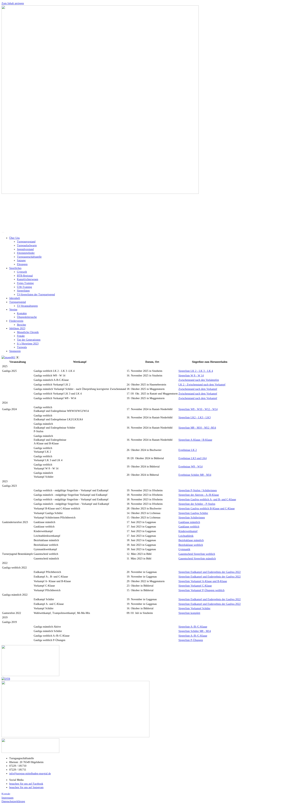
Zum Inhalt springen (13, 3)
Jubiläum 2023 (17, 328)
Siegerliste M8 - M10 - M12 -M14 (197, 427)
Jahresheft (14, 298)
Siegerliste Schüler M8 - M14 (194, 631)
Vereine (13, 309)
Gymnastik (184, 549)
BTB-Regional (25, 275)
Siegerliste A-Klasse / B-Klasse (195, 439)
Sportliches (15, 268)
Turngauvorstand (26, 241)
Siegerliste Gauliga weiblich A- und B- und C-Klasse (207, 499)
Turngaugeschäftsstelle (29, 256)
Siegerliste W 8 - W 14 (191, 375)
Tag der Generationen (28, 339)
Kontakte (22, 313)
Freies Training (25, 283)
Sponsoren (15, 351)
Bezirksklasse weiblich (190, 544)
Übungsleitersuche (27, 317)
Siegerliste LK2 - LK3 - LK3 (194, 417)
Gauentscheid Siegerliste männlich (197, 558)
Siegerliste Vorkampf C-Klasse (195, 585)
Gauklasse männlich (189, 522)
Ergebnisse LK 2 (187, 450)
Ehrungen (22, 264)
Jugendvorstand (25, 249)
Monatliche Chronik (28, 332)
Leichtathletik (185, 535)
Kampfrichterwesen (27, 279)
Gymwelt (22, 271)
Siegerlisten (23, 290)
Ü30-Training (24, 287)
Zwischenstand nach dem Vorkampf (197, 389)
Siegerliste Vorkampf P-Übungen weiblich (201, 590)
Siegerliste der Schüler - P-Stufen (196, 503)
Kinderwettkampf (188, 531)
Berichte (21, 324)
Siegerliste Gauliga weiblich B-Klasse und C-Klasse (206, 508)
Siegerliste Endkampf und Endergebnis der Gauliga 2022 (209, 572)
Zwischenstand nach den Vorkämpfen (198, 380)
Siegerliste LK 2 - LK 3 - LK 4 (195, 370)
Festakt (21, 335)
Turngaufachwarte (27, 245)
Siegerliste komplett (189, 613)
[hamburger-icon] (3, 232)
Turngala (22, 347)
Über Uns (14, 238)
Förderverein (16, 320)
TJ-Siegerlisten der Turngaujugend (36, 294)
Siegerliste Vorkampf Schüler (194, 608)
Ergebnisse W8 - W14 (190, 466)
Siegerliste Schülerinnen (191, 517)
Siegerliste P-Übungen (190, 640)
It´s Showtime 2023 (28, 343)
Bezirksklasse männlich (191, 540)
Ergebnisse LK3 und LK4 (192, 458)
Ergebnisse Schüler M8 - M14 (194, 474)
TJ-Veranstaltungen (27, 305)
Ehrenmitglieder (26, 253)
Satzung (21, 260)
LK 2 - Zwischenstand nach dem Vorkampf (201, 384)
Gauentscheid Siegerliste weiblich (196, 554)
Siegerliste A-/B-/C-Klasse (192, 626)
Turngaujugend (17, 302)
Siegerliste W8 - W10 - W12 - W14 (198, 409)
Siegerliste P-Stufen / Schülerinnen (197, 490)
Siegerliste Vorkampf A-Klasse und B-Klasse (202, 581)
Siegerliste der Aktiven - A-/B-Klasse (198, 494)
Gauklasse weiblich (188, 526)
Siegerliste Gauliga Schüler (193, 513)
